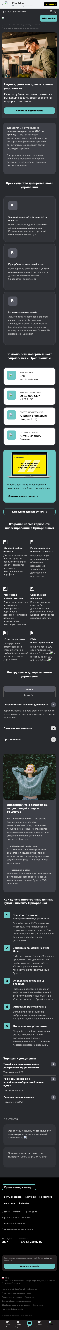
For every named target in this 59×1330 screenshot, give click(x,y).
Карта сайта (38, 1305)
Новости (17, 1211)
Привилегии (46, 1196)
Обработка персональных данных (16, 1305)
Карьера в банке (10, 1217)
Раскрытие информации (12, 1297)
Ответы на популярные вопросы (17, 1229)
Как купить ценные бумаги (28, 511)
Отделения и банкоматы (13, 1223)
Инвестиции (8, 1202)
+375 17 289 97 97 (30, 1242)
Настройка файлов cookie (12, 1309)
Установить (51, 4)
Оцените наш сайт (29, 1266)
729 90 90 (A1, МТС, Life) (33, 1156)
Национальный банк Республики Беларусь (19, 1289)
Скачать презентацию (21, 496)
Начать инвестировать (29, 110)
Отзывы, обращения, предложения (16, 1301)
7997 (5, 1242)
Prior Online (49, 18)
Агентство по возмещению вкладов (16, 1293)
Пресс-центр (31, 1211)
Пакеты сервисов (11, 1196)
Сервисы (24, 1202)
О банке (6, 1211)
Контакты (26, 1217)
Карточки (30, 1196)
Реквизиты (29, 1297)
